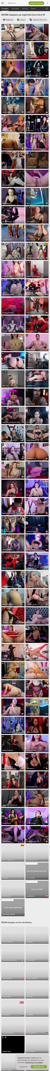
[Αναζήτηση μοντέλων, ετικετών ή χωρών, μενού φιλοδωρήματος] (46, 8)
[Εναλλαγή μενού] (2, 3)
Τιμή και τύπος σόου (40, 20)
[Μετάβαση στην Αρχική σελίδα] (15, 3)
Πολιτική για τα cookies (34, 1062)
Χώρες (22, 20)
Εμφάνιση (9, 20)
